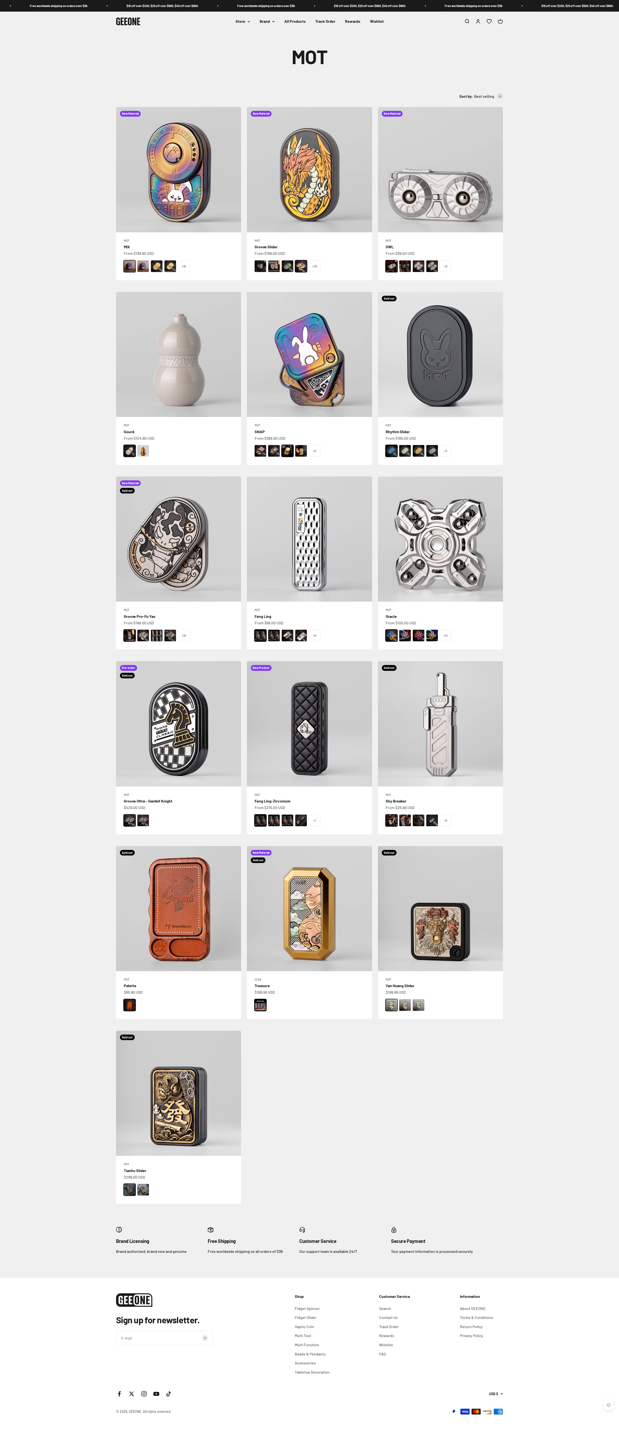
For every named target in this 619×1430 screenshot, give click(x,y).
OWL (390, 246)
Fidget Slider (306, 1317)
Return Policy (471, 1326)
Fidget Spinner (307, 1308)
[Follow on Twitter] (131, 1394)
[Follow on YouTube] (156, 1394)
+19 (184, 635)
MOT (126, 240)
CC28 (258, 979)
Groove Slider (266, 246)
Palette (130, 985)
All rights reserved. (157, 1411)
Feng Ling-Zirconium (272, 801)
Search (385, 1308)
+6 (314, 635)
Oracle (391, 616)
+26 (314, 266)
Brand (265, 21)
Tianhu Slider (135, 1170)
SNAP (260, 431)
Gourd (129, 431)
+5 (314, 451)
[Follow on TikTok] (168, 1394)
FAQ (382, 1354)
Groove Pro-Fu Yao (139, 616)
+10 (445, 635)
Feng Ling (263, 616)
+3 (445, 451)
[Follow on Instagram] (144, 1394)
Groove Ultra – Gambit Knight (148, 801)
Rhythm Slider (398, 431)
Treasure (262, 985)
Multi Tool (303, 1335)
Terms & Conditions (476, 1317)
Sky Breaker (396, 801)
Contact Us (388, 1317)
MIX (127, 246)
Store (240, 21)
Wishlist (377, 21)
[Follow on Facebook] (119, 1394)
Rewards (352, 21)
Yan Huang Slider (400, 985)
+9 (445, 266)
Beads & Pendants (310, 1354)
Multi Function (307, 1344)
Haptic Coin (304, 1326)
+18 (184, 266)
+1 (314, 820)
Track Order (325, 21)
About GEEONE (473, 1308)
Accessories (305, 1363)
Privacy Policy (471, 1335)
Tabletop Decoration (312, 1372)
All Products (295, 21)
